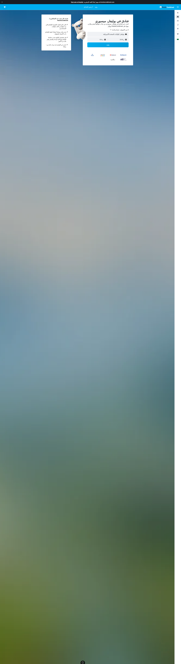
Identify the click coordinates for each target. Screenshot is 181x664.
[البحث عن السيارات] (177, 21)
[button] (2, 2)
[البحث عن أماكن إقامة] (177, 17)
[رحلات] (177, 34)
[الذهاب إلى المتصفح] (177, 29)
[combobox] (119, 30)
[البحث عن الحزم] (177, 25)
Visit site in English (77, 2)
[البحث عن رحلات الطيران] (177, 13)
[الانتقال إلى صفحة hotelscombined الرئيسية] (167, 7)
